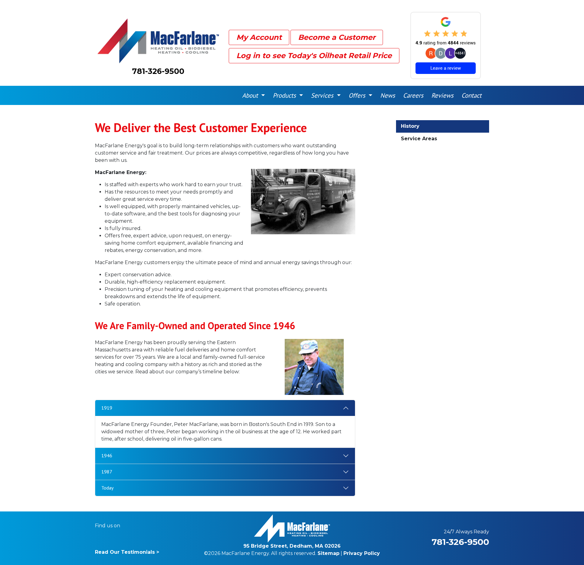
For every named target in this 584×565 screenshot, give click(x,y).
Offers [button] (358, 95)
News (387, 95)
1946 (106, 455)
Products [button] (285, 95)
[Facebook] (128, 526)
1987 (106, 472)
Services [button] (323, 95)
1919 (106, 408)
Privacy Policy (361, 553)
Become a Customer (336, 37)
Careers (413, 95)
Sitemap (328, 553)
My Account (259, 37)
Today (107, 488)
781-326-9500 (158, 71)
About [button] (251, 95)
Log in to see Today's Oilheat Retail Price (314, 55)
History (410, 126)
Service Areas (419, 138)
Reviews (442, 95)
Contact (471, 95)
